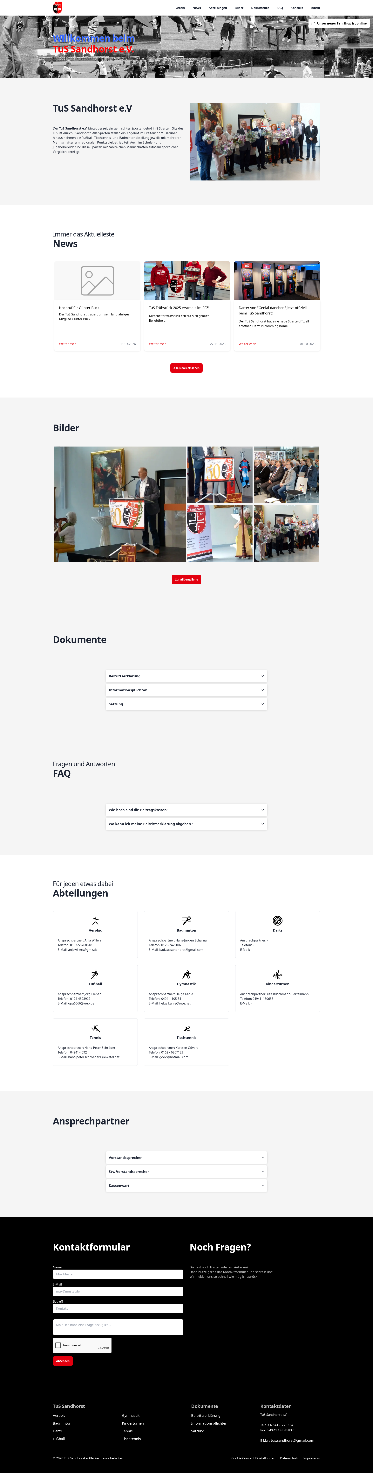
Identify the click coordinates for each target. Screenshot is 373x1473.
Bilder (239, 7)
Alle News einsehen (186, 368)
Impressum (311, 1458)
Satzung (197, 1431)
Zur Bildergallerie (186, 579)
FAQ (280, 7)
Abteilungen (218, 7)
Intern (315, 7)
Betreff (58, 1301)
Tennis (127, 1431)
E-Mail (57, 1284)
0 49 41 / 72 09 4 (280, 1424)
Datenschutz (289, 1458)
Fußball (59, 1438)
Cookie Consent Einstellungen (253, 1458)
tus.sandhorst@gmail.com (292, 1440)
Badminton (62, 1423)
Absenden (63, 1361)
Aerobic (59, 1415)
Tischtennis (131, 1438)
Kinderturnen (133, 1423)
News (197, 7)
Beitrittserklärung (205, 1415)
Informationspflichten (209, 1423)
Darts (57, 1431)
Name (57, 1267)
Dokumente (260, 7)
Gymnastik (131, 1415)
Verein (180, 7)
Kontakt (297, 7)
